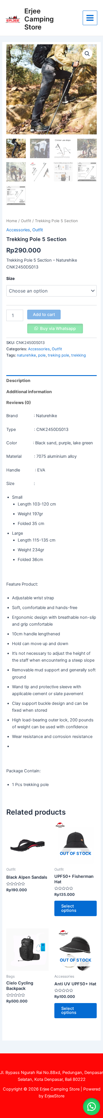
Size (10, 278)
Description (18, 380)
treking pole (58, 355)
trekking (78, 355)
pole (42, 355)
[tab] (51, 380)
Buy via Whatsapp (58, 328)
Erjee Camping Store (39, 19)
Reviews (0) (18, 402)
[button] (91, 1106)
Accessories (18, 229)
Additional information (29, 391)
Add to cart (44, 314)
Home (11, 220)
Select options (68, 908)
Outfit (26, 220)
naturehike (26, 355)
